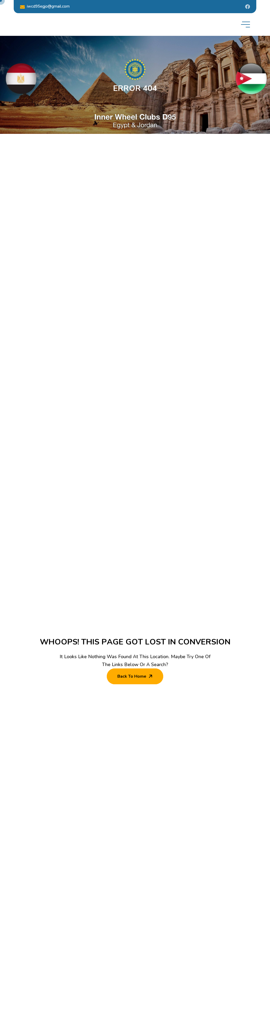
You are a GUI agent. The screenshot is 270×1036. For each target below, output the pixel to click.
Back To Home (131, 676)
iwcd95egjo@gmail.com (48, 6)
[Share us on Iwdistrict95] (247, 6)
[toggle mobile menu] (245, 24)
